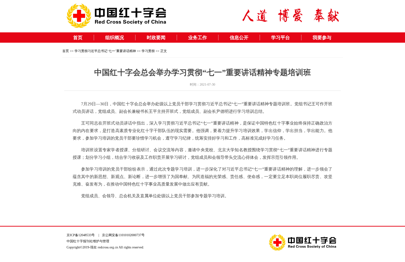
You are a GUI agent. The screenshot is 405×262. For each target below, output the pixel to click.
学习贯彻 (148, 51)
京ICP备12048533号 (81, 235)
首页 (77, 37)
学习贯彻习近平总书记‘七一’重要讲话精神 (105, 51)
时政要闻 (156, 37)
